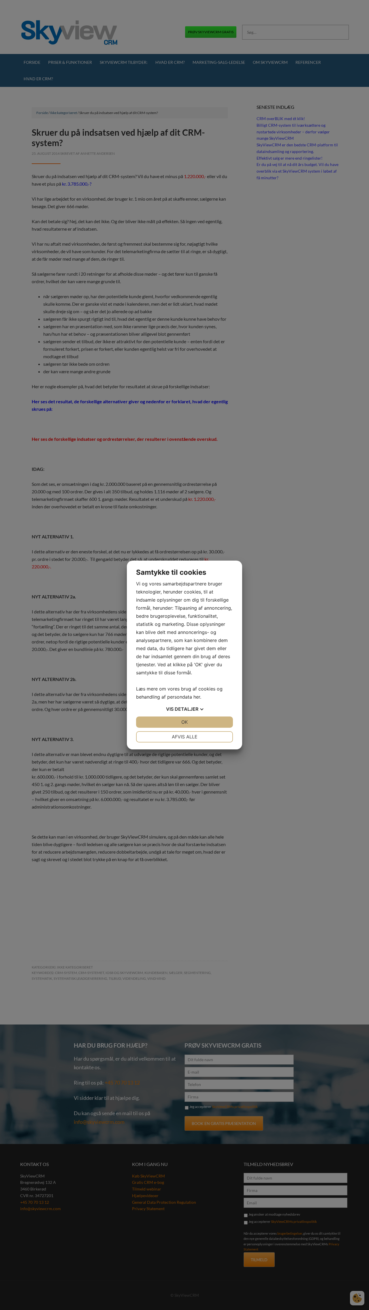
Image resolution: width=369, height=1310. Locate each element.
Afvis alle (184, 737)
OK (184, 722)
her (196, 697)
